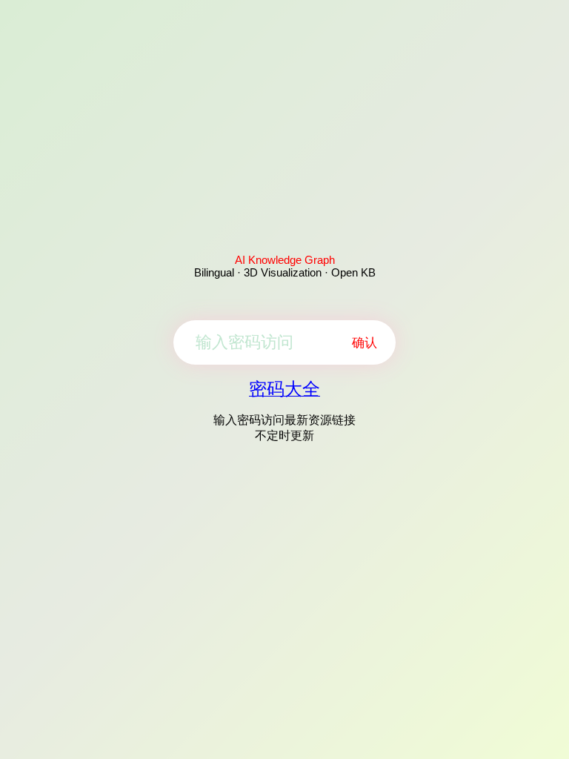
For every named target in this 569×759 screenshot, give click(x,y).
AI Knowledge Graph (285, 259)
